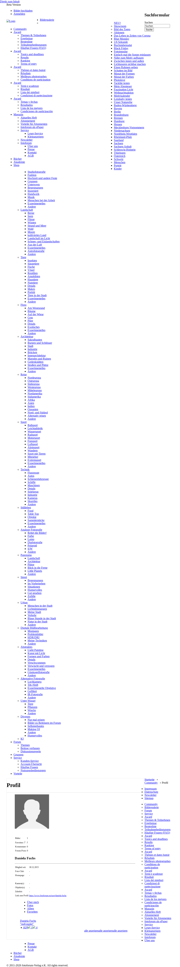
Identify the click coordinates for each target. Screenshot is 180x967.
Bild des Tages (122, 29)
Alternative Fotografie (33, 678)
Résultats (26, 73)
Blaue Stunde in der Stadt (42, 618)
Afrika (31, 399)
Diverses (25, 716)
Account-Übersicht (31, 764)
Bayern (118, 108)
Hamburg (119, 121)
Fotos (30, 905)
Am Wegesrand (36, 307)
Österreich (119, 155)
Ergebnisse (27, 38)
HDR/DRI (33, 637)
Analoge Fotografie (31, 529)
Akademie (19, 161)
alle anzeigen (120, 930)
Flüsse (31, 219)
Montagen (33, 631)
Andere (32, 206)
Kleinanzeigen (36, 136)
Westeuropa (34, 387)
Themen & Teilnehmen (33, 35)
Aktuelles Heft (29, 117)
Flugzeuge (33, 472)
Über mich (33, 902)
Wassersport (34, 431)
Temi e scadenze (30, 85)
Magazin (18, 114)
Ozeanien (33, 409)
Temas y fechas (29, 101)
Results (25, 57)
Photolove (119, 79)
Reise (24, 374)
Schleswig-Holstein (125, 149)
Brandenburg (121, 114)
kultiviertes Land (37, 235)
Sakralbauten (35, 339)
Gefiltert (32, 691)
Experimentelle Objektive (42, 688)
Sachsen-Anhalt (122, 146)
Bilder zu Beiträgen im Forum (44, 722)
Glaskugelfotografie (39, 672)
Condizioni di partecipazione (36, 95)
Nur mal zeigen (36, 719)
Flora (23, 304)
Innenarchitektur (37, 355)
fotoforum (26, 142)
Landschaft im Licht (39, 238)
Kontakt (32, 152)
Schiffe (32, 482)
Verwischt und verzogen (41, 665)
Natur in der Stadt (37, 621)
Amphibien (34, 276)
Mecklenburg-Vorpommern (129, 127)
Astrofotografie (36, 250)
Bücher (18, 158)
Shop (16, 165)
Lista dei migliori (30, 92)
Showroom (120, 26)
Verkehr (32, 615)
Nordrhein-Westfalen (125, 133)
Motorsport (34, 437)
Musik (31, 197)
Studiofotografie (37, 171)
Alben (30, 908)
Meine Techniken (37, 640)
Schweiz (118, 159)
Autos (31, 475)
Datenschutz (151, 791)
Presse (31, 149)
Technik (25, 469)
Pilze (30, 320)
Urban (24, 602)
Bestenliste (27, 41)
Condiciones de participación (37, 111)
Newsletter (27, 139)
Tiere (23, 257)
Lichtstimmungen (37, 608)
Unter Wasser (28, 700)
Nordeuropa (34, 377)
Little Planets (35, 570)
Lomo (31, 539)
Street (24, 577)
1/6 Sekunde (121, 41)
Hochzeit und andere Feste (42, 178)
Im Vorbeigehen (36, 583)
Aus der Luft (35, 244)
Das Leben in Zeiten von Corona (132, 35)
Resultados (27, 104)
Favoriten (32, 911)
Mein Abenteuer (123, 86)
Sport (24, 422)
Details (31, 285)
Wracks (32, 710)
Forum (17, 741)
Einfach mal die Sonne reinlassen (132, 54)
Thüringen (120, 152)
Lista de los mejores (32, 108)
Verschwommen (37, 662)
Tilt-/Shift (33, 684)
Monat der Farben (124, 76)
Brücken (32, 352)
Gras (30, 317)
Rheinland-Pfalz (123, 136)
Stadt (30, 346)
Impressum (150, 788)
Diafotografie (35, 542)
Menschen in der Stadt (40, 605)
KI (22, 738)
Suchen (148, 22)
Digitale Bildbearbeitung (34, 627)
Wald (30, 228)
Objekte (32, 517)
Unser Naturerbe (123, 102)
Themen (25, 745)
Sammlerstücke (36, 520)
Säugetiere (33, 263)
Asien (31, 403)
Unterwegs (34, 184)
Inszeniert (33, 190)
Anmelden (19, 13)
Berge (31, 212)
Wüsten (32, 222)
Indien (31, 406)
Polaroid (32, 545)
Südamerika (34, 396)
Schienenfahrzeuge (38, 479)
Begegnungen (35, 187)
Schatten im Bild (123, 70)
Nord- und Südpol (38, 412)
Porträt (117, 165)
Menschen (119, 162)
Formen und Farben (39, 656)
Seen (30, 216)
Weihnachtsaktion (124, 92)
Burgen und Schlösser (40, 342)
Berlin (117, 111)
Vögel (31, 269)
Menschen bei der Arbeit (41, 200)
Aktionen (119, 32)
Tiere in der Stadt (37, 295)
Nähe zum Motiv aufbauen (129, 57)
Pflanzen (32, 707)
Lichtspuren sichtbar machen (130, 64)
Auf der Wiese (36, 314)
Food (30, 510)
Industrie (32, 349)
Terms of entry (29, 63)
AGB (31, 155)
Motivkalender (122, 95)
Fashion (32, 174)
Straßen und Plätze (38, 365)
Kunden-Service (30, 760)
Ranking (25, 60)
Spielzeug (33, 491)
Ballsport (33, 425)
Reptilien (33, 273)
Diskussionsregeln (31, 751)
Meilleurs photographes (34, 76)
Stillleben (26, 507)
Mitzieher (33, 456)
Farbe (31, 536)
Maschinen (34, 485)
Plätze (31, 564)
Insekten (32, 260)
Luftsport (33, 444)
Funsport (32, 441)
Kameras (32, 498)
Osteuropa (33, 380)
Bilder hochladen (23, 10)
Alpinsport (33, 447)
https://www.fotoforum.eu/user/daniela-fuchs (47, 895)
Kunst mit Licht (36, 653)
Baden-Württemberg (125, 105)
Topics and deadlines (32, 54)
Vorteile (18, 773)
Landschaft (27, 209)
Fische (31, 266)
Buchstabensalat (123, 45)
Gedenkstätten (35, 361)
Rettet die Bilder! (37, 532)
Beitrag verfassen (30, 748)
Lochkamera (34, 681)
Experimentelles (36, 203)
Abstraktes (26, 646)
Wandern (33, 450)
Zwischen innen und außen (129, 60)
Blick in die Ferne (37, 567)
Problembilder (35, 634)
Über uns (33, 146)
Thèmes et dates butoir (33, 70)
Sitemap (148, 798)
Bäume (32, 311)
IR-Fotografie (35, 694)
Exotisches (34, 327)
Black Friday (121, 48)
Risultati (25, 89)
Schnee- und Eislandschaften (44, 241)
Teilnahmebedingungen (34, 44)
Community (20, 28)
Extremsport (34, 460)
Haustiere (33, 279)
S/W (30, 548)
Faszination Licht (123, 89)
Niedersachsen (122, 130)
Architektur (27, 336)
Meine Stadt (34, 612)
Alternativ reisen (37, 415)
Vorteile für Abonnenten (34, 123)
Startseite (149, 779)
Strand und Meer (37, 225)
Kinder (118, 168)
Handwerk (33, 193)
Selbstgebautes (36, 726)
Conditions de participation (35, 79)
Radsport (33, 434)
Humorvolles (35, 589)
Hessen (118, 124)
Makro (31, 288)
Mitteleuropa (35, 390)
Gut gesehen (34, 593)
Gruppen (32, 181)
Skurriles (32, 501)
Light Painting (35, 650)
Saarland (119, 140)
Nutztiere (33, 282)
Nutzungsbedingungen (33, 770)
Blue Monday (121, 38)
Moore (31, 231)
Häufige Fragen (29, 767)
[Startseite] (23, 21)
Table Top (33, 513)
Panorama (26, 555)
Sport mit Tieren (37, 453)
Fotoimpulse (121, 51)
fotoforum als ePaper (32, 127)
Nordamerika (35, 393)
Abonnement (28, 120)
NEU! (117, 22)
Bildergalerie (47, 19)
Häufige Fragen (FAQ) (33, 47)
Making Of (34, 729)
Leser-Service (35, 133)
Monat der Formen (124, 73)
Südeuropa (34, 384)
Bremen (118, 117)
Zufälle (32, 596)
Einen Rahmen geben (126, 67)
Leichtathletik (35, 428)
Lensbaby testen (123, 98)
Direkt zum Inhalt (10, 1)
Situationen (34, 586)
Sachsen (118, 143)
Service (25, 130)
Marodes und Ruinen (39, 358)
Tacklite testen (122, 83)
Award (17, 32)
